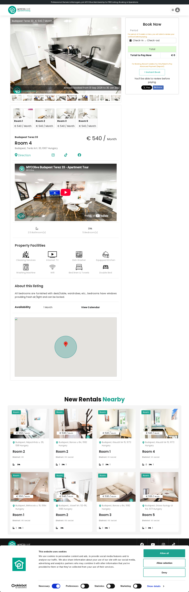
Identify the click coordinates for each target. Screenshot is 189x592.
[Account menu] (175, 10)
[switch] (82, 585)
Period (134, 30)
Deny (164, 572)
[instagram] (163, 544)
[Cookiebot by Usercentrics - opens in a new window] (19, 586)
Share (159, 87)
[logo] (19, 10)
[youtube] (153, 544)
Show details (154, 586)
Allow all (164, 553)
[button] (119, 55)
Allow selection (164, 563)
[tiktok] (173, 544)
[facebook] (142, 544)
